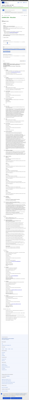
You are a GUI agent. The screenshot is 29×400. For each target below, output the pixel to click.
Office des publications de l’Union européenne (8, 338)
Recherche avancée (7, 12)
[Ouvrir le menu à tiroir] (3, 21)
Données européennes (4, 365)
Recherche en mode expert (14, 12)
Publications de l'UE (4, 369)
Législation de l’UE (4, 364)
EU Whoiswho (3, 368)
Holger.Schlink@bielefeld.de (14, 275)
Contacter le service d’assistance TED (6, 345)
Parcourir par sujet (20, 12)
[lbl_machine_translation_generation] (11, 54)
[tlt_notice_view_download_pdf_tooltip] (3, 49)
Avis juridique (3, 352)
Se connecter (20, 2)
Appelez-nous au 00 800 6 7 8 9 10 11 (6, 379)
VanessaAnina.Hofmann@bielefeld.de (13, 32)
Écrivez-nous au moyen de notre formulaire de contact (8, 382)
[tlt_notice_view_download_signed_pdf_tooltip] (7, 42)
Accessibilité (3, 355)
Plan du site (3, 360)
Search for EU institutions (5, 387)
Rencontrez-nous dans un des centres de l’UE (7, 383)
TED (2, 15)
